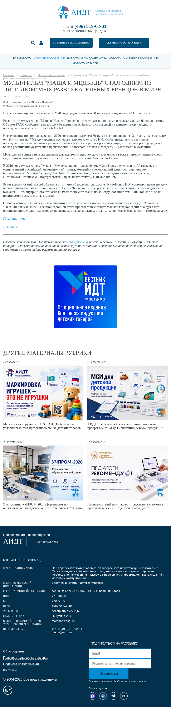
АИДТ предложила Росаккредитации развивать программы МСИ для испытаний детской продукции (125, 426)
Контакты (10, 670)
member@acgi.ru (63, 620)
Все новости (22, 58)
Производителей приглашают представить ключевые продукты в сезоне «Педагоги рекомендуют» (125, 506)
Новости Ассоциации (49, 58)
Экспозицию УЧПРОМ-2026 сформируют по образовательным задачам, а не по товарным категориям (43, 506)
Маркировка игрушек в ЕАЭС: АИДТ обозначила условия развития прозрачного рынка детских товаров (42, 426)
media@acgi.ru (62, 632)
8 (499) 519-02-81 (89, 26)
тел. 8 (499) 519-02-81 (67, 629)
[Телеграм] (113, 696)
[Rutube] (124, 696)
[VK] (103, 696)
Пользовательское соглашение (25, 657)
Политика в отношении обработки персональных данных (118, 681)
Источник (10, 227)
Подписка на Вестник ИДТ (22, 664)
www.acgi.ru (132, 568)
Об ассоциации (14, 651)
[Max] (92, 696)
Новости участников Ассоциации (133, 58)
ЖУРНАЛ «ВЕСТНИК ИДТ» (124, 42)
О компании (14, 218)
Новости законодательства (87, 58)
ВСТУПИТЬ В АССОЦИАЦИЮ (71, 42)
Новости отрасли (85, 63)
